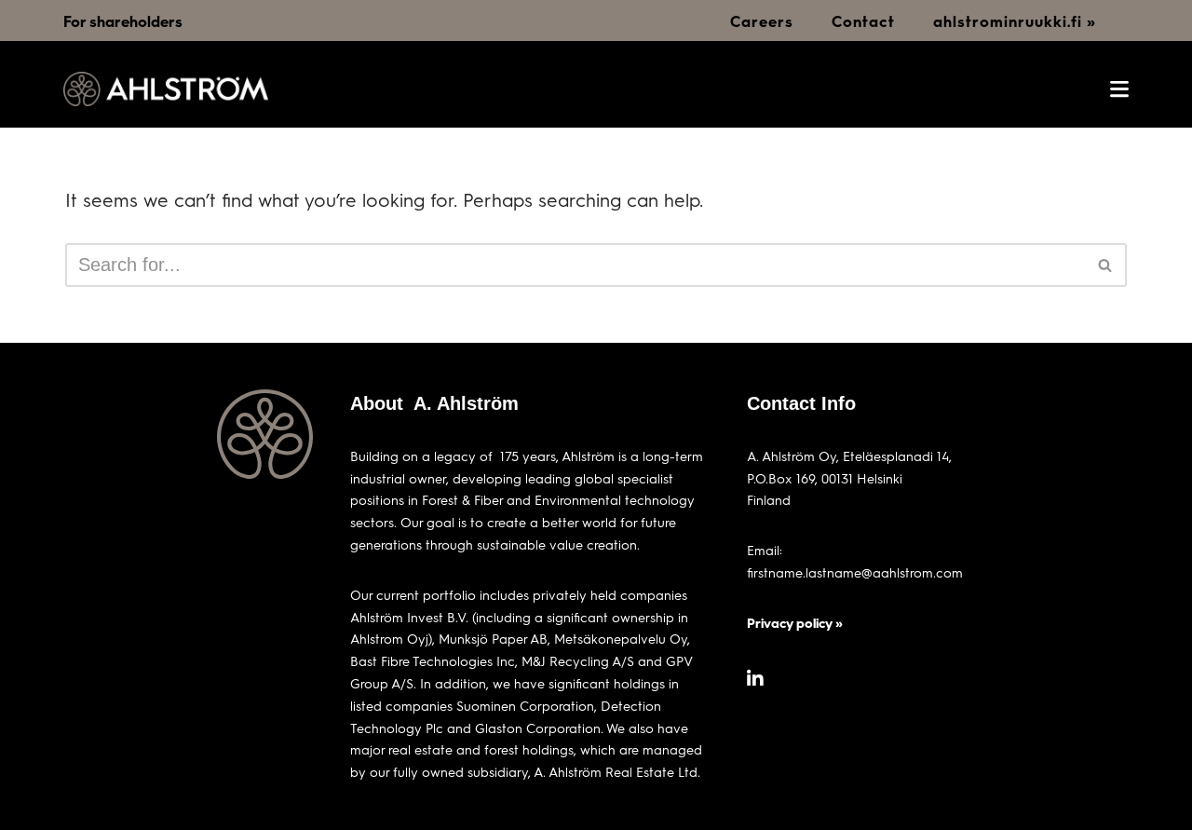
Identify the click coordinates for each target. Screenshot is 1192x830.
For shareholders (123, 21)
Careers (761, 21)
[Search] (1106, 265)
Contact (863, 21)
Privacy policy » (795, 623)
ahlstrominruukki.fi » (1014, 21)
